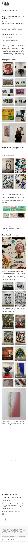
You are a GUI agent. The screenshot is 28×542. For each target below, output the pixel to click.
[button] (7, 69)
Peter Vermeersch (18, 535)
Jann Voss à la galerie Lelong (8, 154)
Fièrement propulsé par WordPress (8, 539)
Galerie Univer (6, 497)
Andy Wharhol (6, 529)
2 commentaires (22, 536)
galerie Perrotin (10, 531)
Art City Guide (12, 528)
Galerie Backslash (14, 530)
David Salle (8, 530)
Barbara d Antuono (18, 529)
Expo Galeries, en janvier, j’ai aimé (13, 17)
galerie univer (11, 532)
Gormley (6, 533)
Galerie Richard (5, 421)
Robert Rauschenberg (9, 536)
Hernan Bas (10, 533)
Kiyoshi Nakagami (5, 535)
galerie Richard (16, 531)
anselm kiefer (12, 529)
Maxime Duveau (12, 535)
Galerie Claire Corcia (21, 530)
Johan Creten (15, 533)
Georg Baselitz (17, 532)
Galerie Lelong (4, 531)
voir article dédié (14, 230)
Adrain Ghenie (20, 528)
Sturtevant (15, 536)
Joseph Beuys (20, 533)
